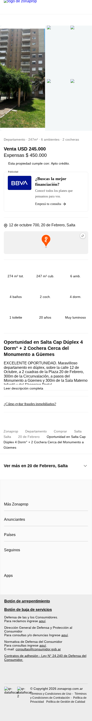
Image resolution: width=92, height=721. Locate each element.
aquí (42, 621)
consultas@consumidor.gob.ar (38, 649)
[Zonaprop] (46, 494)
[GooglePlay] (51, 589)
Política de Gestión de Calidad (65, 701)
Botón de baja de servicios (28, 610)
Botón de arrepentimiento (27, 601)
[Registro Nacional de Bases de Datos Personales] (10, 695)
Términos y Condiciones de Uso (50, 693)
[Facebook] (8, 561)
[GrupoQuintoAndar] (46, 675)
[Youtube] (23, 561)
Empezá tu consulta (48, 204)
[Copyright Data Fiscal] (23, 695)
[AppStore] (19, 589)
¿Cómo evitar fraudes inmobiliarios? (30, 404)
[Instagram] (16, 561)
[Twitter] (31, 561)
